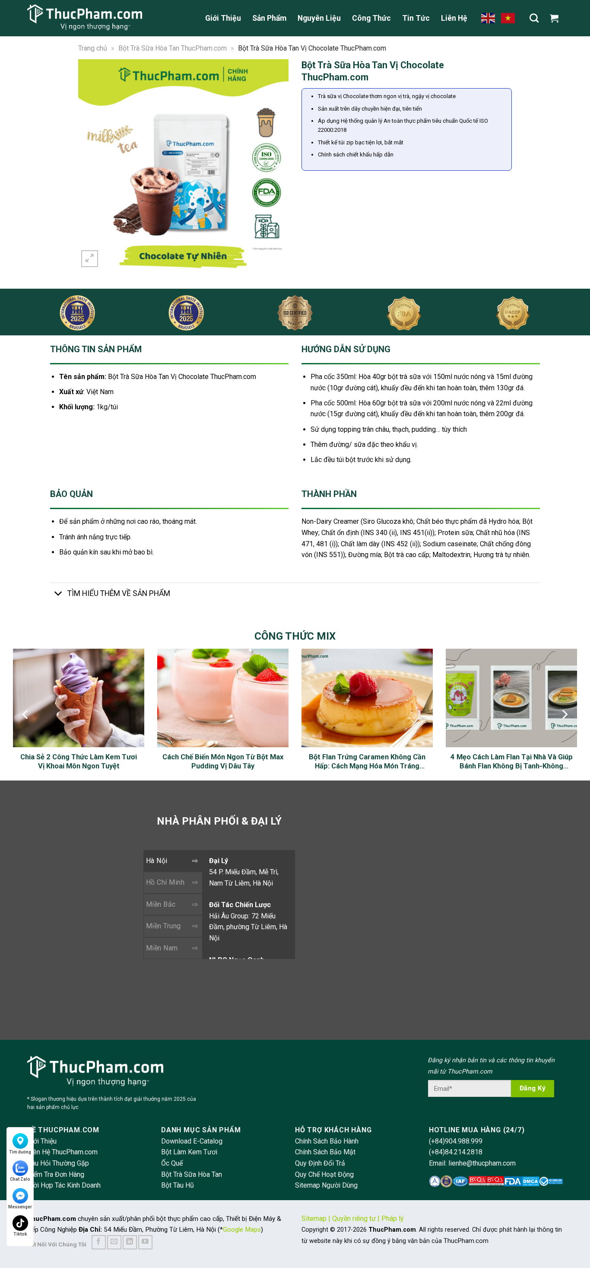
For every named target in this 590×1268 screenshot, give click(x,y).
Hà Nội (157, 861)
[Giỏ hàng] (556, 18)
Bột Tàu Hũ (177, 1185)
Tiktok (20, 1234)
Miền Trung (163, 926)
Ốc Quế (172, 1163)
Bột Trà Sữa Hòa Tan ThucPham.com (172, 48)
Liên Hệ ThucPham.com (62, 1152)
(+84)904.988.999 (455, 1141)
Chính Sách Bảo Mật (325, 1152)
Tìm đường (20, 1152)
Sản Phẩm (269, 18)
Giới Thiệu (223, 18)
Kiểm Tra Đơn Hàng (55, 1174)
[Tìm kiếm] (534, 18)
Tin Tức (416, 18)
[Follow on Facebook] (99, 1242)
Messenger (20, 1206)
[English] (488, 18)
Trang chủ (92, 48)
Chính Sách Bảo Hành (326, 1141)
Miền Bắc (161, 904)
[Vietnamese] (508, 18)
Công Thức (371, 18)
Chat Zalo (20, 1179)
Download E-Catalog (191, 1141)
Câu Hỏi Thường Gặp (58, 1163)
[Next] (276, 164)
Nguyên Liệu (319, 18)
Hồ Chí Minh (165, 882)
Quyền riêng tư (354, 1218)
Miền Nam (162, 948)
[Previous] (90, 164)
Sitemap (314, 1218)
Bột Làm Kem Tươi (189, 1152)
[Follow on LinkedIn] (130, 1242)
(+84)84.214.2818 (455, 1152)
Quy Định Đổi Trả (320, 1163)
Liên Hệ (454, 18)
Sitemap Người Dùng (326, 1185)
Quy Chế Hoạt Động (324, 1174)
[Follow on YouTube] (145, 1242)
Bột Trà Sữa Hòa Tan (191, 1174)
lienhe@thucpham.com (482, 1163)
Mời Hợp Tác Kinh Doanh (64, 1185)
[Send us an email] (114, 1242)
